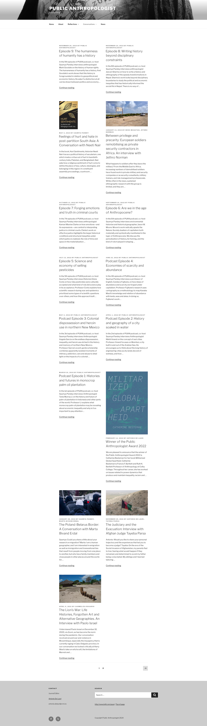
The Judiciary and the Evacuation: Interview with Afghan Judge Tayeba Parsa (126, 529)
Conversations (89, 24)
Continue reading (66, 88)
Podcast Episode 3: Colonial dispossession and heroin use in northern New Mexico (79, 323)
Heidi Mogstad (132, 130)
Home (51, 24)
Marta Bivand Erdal (69, 521)
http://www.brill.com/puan (105, 704)
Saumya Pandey (81, 133)
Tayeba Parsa (113, 521)
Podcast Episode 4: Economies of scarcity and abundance (125, 265)
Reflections (72, 24)
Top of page (120, 704)
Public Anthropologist (82, 8)
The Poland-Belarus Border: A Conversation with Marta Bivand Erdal (79, 529)
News (103, 24)
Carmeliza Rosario (85, 606)
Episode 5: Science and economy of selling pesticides (75, 265)
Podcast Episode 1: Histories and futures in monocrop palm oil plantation (79, 380)
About (60, 24)
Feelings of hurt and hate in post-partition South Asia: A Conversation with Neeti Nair (80, 141)
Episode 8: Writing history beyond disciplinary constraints (124, 55)
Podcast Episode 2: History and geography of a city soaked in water (125, 323)
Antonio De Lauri (135, 438)
